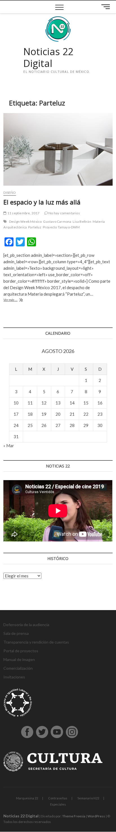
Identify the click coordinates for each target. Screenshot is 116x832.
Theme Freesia (73, 816)
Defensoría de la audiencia (26, 624)
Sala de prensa (16, 633)
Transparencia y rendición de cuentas (36, 642)
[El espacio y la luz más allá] (57, 149)
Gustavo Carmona (57, 221)
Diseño (9, 192)
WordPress (96, 816)
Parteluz (34, 227)
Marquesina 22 (27, 798)
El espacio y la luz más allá (42, 202)
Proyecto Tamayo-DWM (61, 227)
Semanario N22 (88, 798)
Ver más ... (15, 300)
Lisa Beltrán (82, 221)
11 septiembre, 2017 (23, 213)
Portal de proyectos (20, 650)
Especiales (58, 804)
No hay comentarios (64, 213)
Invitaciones (14, 676)
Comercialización (18, 668)
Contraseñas (57, 798)
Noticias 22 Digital (48, 57)
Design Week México (25, 221)
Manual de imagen (19, 659)
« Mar (8, 445)
